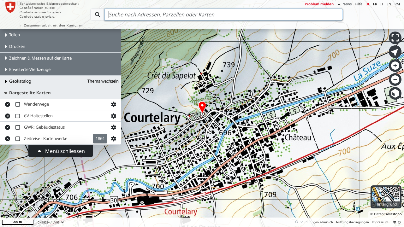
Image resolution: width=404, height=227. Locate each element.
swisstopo (393, 214)
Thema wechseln (103, 81)
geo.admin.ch (323, 222)
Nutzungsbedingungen (352, 222)
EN (389, 4)
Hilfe (358, 4)
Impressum (380, 222)
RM (397, 4)
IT (381, 4)
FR (375, 4)
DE (367, 4)
